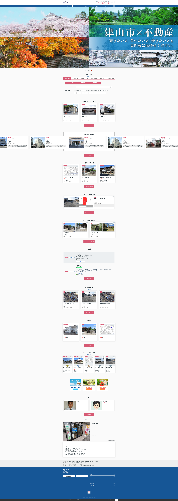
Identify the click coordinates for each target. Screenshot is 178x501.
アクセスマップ (92, 478)
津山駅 (75, 90)
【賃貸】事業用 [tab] (111, 78)
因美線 (73, 464)
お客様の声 (91, 474)
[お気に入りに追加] (77, 106)
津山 (69, 465)
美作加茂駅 (95, 90)
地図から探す (87, 6)
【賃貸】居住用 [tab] (102, 78)
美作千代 (81, 465)
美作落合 (93, 465)
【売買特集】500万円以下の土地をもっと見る (89, 241)
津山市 (70, 461)
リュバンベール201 (79, 273)
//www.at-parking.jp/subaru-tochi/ (80, 261)
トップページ (92, 469)
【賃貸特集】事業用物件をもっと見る (89, 155)
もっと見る (89, 414)
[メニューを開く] (114, 6)
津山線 (75, 464)
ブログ (91, 476)
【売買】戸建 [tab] (76, 78)
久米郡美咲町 (78, 461)
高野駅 (84, 90)
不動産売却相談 (92, 485)
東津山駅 (81, 90)
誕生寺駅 (106, 90)
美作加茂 (84, 465)
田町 (78, 462)
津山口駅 (87, 90)
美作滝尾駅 (99, 90)
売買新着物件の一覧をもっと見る (89, 345)
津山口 (88, 462)
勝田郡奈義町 (87, 461)
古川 (90, 462)
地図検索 (83, 82)
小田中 (70, 462)
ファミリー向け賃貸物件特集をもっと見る (89, 125)
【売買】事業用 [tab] (93, 78)
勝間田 (90, 465)
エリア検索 (71, 82)
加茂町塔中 (81, 462)
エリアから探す (77, 6)
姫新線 (70, 464)
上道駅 (103, 90)
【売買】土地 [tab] (67, 78)
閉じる (117, 499)
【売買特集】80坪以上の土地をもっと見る (89, 212)
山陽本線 (78, 464)
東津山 (74, 465)
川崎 (84, 462)
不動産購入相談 (92, 483)
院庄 (71, 465)
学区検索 (95, 82)
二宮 (72, 462)
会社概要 (97, 6)
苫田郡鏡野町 (74, 461)
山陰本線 (81, 464)
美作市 (93, 461)
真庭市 (91, 461)
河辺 (85, 462)
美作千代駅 (91, 90)
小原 (76, 462)
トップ (67, 6)
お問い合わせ (107, 6)
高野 (78, 465)
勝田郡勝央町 (83, 461)
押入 (74, 462)
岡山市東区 (96, 461)
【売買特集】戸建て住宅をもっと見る (89, 186)
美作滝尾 (87, 465)
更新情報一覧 (89, 278)
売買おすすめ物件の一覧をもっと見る (89, 312)
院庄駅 (78, 90)
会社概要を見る (111, 440)
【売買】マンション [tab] (84, 78)
